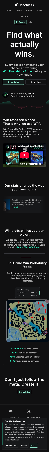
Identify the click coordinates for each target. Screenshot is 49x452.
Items (19, 10)
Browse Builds (13, 82)
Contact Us (14, 417)
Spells (39, 10)
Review (24, 16)
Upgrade (22, 22)
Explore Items (36, 82)
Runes (29, 10)
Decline (24, 445)
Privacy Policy (33, 417)
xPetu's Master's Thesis (28, 247)
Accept (33, 445)
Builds (10, 10)
